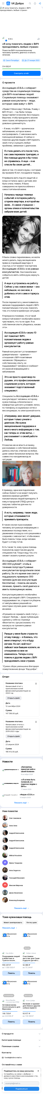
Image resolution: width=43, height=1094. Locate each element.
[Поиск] (30, 3)
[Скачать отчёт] (36, 688)
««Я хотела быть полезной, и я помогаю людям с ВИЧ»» (29, 783)
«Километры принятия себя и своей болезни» (28, 769)
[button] (21, 1034)
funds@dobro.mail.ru (13, 1057)
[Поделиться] (39, 39)
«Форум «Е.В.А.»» (27, 795)
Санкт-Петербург (12, 60)
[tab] (13, 922)
